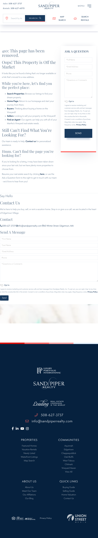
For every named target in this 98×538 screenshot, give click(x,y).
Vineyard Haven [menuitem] (69, 468)
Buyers (10, 108)
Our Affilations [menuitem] (29, 495)
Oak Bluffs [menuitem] (68, 457)
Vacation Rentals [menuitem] (29, 449)
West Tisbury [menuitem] (68, 461)
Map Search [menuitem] (29, 461)
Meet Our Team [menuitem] (29, 491)
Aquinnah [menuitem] (68, 446)
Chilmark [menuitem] (69, 464)
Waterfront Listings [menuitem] (29, 457)
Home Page (12, 101)
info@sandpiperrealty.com (30, 226)
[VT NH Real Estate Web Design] (76, 518)
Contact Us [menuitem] (69, 498)
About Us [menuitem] (29, 487)
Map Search (62, 18)
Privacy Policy (81, 125)
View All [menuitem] (68, 472)
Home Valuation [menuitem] (69, 495)
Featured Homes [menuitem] (29, 446)
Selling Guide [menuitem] (69, 491)
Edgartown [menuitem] (69, 449)
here (42, 174)
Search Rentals (85, 18)
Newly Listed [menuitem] (29, 453)
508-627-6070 (14, 8)
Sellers (10, 116)
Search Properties (15, 94)
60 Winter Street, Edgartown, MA (59, 226)
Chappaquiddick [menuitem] (68, 453)
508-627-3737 (12, 3)
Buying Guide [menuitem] (69, 487)
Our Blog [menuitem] (29, 498)
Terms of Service (84, 143)
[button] (35, 18)
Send (78, 133)
